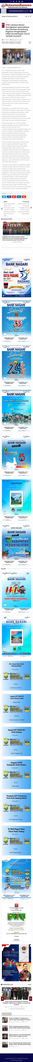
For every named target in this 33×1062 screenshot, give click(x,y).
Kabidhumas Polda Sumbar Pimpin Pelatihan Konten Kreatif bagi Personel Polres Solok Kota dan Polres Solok (14, 238)
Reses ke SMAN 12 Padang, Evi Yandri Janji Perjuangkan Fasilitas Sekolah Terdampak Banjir (20, 1019)
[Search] (30, 11)
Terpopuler (8, 984)
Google (20, 1060)
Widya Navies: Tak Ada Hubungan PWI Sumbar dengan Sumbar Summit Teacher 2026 (20, 1036)
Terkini (7, 1014)
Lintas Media (8, 1058)
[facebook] (11, 1)
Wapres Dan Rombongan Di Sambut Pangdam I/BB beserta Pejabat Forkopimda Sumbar (16, 1002)
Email (18, 42)
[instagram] (16, 1)
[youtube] (22, 1)
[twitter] (13, 1)
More (29, 984)
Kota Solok (10, 193)
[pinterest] (19, 1)
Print (11, 42)
